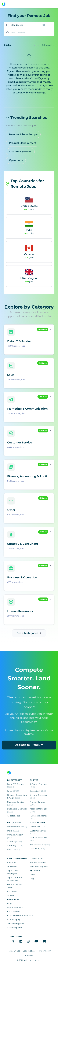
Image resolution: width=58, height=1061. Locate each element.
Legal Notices (29, 951)
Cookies (29, 955)
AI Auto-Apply (13, 920)
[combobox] (25, 25)
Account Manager (38, 810)
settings (40, 92)
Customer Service (15, 803)
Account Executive (38, 796)
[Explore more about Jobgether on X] (13, 941)
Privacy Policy (44, 951)
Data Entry (37, 848)
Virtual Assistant (40, 844)
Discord (36, 871)
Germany (15, 846)
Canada (14, 842)
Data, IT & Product (15, 785)
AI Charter (12, 891)
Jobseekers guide (15, 924)
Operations (16, 160)
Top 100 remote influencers (14, 879)
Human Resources (38, 839)
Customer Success (20, 151)
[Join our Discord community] (44, 941)
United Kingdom (15, 836)
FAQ (32, 879)
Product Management (22, 143)
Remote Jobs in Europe (23, 134)
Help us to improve (39, 866)
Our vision (12, 866)
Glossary (11, 895)
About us (11, 862)
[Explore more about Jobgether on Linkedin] (20, 941)
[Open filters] (51, 25)
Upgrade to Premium (29, 745)
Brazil (13, 850)
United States (17, 827)
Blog (9, 903)
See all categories (27, 633)
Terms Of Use (14, 951)
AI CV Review (13, 911)
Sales (13, 791)
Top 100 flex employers (12, 872)
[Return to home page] (4, 4)
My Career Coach (15, 907)
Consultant (38, 791)
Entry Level (37, 827)
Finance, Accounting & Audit (17, 796)
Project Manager (38, 803)
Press (32, 875)
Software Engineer (38, 785)
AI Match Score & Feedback (20, 915)
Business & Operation (17, 810)
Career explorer (14, 928)
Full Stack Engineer (39, 817)
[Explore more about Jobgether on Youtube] (36, 941)
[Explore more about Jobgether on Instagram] (28, 941)
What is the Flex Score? (14, 885)
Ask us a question (38, 862)
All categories (13, 816)
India (13, 831)
